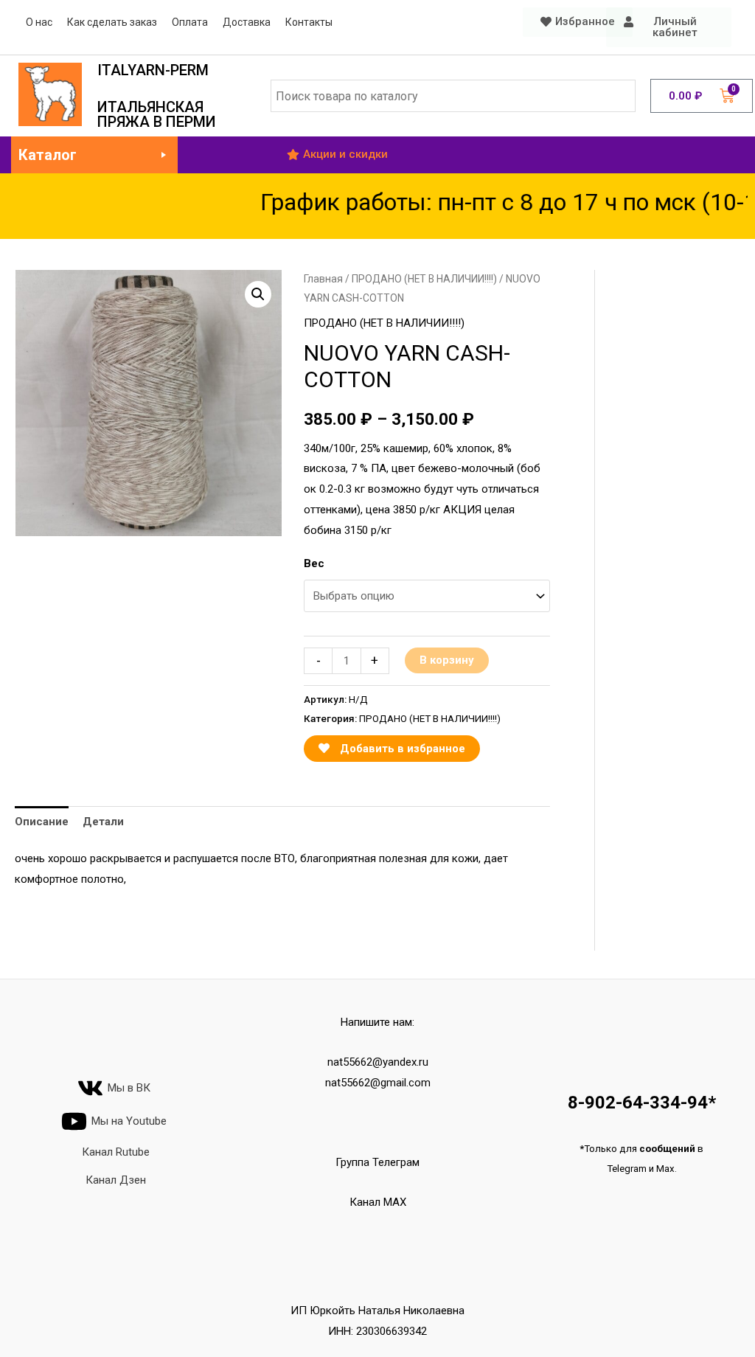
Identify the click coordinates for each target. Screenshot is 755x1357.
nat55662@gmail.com (378, 1082)
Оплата (190, 22)
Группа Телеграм (377, 1162)
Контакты (309, 22)
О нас (39, 22)
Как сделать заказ (112, 22)
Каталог (47, 155)
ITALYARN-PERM (153, 70)
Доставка (247, 22)
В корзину (447, 660)
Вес (314, 563)
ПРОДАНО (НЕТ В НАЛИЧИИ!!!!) (424, 279)
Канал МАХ (377, 1202)
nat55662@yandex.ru (377, 1062)
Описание (42, 821)
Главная (323, 279)
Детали (103, 821)
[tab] (42, 822)
